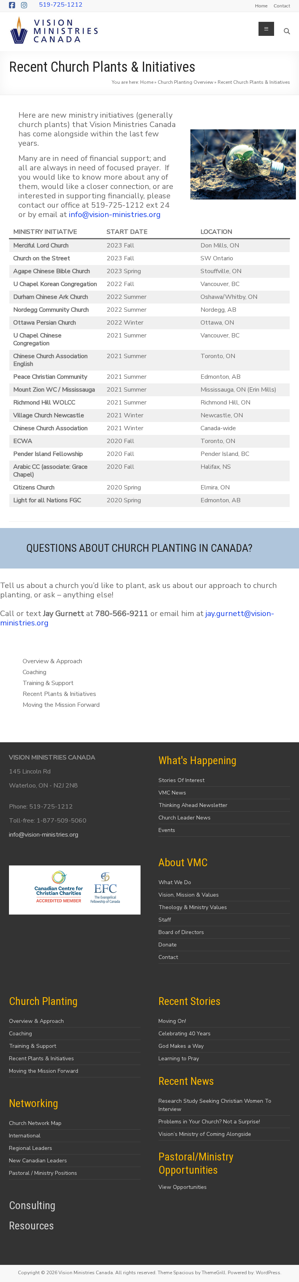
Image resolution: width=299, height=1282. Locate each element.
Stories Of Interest (181, 780)
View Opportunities (182, 1187)
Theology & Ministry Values (192, 907)
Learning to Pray (178, 1058)
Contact (282, 5)
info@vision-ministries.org (115, 214)
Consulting (32, 1205)
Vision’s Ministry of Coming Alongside (204, 1134)
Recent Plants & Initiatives (41, 1058)
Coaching (20, 1033)
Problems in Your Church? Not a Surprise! (209, 1121)
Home (261, 5)
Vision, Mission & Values (188, 895)
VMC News (172, 792)
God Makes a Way (181, 1046)
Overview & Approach (36, 1021)
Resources (31, 1225)
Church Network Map (35, 1123)
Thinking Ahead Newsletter (192, 805)
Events (166, 830)
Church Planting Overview (185, 82)
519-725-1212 (61, 4)
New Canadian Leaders (38, 1160)
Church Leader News (184, 817)
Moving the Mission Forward (43, 1071)
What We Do (174, 882)
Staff (164, 920)
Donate (167, 944)
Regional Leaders (30, 1148)
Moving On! (172, 1021)
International (24, 1135)
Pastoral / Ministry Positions (43, 1173)
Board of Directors (181, 932)
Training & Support (32, 1046)
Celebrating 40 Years (184, 1033)
